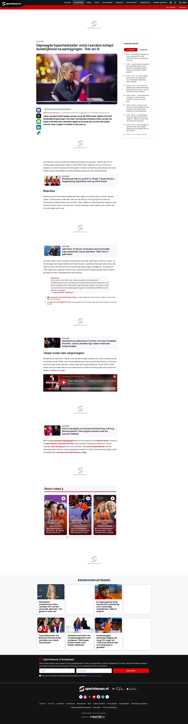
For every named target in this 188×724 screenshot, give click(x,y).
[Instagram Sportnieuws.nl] (85, 697)
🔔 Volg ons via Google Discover (59, 302)
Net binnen (170, 7)
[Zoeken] (175, 2)
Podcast (182, 7)
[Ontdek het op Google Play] (118, 689)
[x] (38, 115)
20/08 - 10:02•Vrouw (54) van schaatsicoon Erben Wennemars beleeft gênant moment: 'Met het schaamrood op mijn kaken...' (137, 88)
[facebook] (38, 110)
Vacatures (60, 703)
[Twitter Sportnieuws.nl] (89, 697)
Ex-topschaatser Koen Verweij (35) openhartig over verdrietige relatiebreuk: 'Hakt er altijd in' (107, 607)
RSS (89, 703)
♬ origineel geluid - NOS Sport (62, 292)
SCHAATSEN (40, 41)
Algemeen (143, 50)
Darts (97, 2)
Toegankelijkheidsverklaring (80, 707)
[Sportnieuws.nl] (11, 3)
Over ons (51, 703)
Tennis (89, 2)
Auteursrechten (99, 703)
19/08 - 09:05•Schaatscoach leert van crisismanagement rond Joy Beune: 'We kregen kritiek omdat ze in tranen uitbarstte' (137, 108)
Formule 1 (119, 2)
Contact (42, 703)
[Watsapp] (38, 121)
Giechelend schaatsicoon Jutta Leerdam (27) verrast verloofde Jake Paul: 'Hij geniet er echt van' (50, 607)
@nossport (55, 278)
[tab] (67, 537)
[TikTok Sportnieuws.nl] (98, 697)
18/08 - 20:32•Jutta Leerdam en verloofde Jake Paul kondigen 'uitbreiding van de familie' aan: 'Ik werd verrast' (137, 128)
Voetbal (67, 2)
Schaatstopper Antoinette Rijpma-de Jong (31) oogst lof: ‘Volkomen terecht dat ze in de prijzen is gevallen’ (107, 641)
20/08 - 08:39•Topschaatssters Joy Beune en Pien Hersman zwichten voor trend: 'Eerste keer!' (137, 98)
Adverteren (70, 703)
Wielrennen (107, 2)
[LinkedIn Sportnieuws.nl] (103, 697)
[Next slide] (116, 517)
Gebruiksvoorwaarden (139, 703)
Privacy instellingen (110, 707)
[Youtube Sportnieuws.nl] (94, 697)
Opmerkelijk (145, 2)
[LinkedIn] (38, 127)
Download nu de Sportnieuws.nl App (62, 297)
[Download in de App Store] (132, 689)
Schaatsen (78, 2)
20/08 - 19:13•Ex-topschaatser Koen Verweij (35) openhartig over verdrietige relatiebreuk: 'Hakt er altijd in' (137, 79)
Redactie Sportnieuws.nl (51, 113)
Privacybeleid (112, 703)
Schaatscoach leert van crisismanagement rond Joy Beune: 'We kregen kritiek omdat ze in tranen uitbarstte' (79, 640)
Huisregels (97, 707)
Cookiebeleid (124, 703)
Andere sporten (160, 2)
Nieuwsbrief (81, 703)
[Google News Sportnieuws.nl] (107, 697)
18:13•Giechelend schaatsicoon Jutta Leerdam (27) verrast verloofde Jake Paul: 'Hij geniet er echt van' (137, 57)
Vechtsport (132, 2)
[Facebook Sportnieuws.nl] (81, 697)
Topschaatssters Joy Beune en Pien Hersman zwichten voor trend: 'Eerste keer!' (50, 639)
